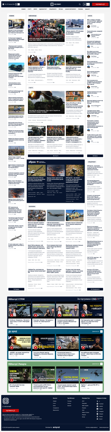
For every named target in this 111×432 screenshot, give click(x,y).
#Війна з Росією (49, 192)
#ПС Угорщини (68, 239)
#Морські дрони (77, 195)
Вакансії (87, 9)
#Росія (52, 239)
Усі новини (16, 289)
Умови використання (104, 427)
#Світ (29, 49)
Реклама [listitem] (69, 401)
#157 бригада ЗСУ (79, 150)
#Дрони (70, 42)
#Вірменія (48, 284)
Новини (23, 9)
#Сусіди (36, 49)
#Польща (40, 49)
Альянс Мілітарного (70, 9)
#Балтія (55, 237)
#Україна (43, 194)
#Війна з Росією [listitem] (85, 412)
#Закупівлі (77, 42)
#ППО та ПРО (39, 194)
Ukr (85, 4)
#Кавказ (52, 284)
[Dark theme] (18, 4)
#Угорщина (80, 239)
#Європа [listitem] (84, 414)
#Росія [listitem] (83, 417)
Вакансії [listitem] (69, 405)
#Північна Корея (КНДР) (51, 261)
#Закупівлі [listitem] (84, 403)
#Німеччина (56, 150)
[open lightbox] (19, 310)
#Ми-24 (80, 237)
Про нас (61, 9)
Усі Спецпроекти (95, 289)
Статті (29, 9)
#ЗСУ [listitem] (83, 401)
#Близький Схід (49, 79)
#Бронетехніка (74, 80)
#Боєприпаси (50, 120)
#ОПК (57, 192)
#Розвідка (57, 261)
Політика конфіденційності (92, 427)
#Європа (32, 49)
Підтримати (99, 4)
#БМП (79, 80)
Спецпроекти (52, 9)
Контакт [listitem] (69, 403)
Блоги (35, 9)
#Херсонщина (40, 150)
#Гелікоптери (72, 237)
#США (70, 80)
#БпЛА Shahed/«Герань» (78, 284)
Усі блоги (95, 155)
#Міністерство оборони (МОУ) (71, 263)
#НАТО (60, 150)
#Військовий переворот (39, 80)
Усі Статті (55, 155)
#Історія (35, 284)
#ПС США (48, 239)
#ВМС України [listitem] (85, 405)
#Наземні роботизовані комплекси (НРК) (72, 197)
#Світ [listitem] (83, 410)
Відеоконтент (43, 9)
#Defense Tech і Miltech (32, 192)
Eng (88, 4)
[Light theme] (17, 4)
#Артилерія (34, 120)
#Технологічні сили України (70, 199)
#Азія (73, 42)
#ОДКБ (56, 284)
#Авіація (51, 237)
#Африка (32, 80)
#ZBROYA (38, 192)
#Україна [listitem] (84, 408)
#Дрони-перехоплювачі (32, 194)
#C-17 (48, 237)
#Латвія (63, 237)
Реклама (80, 9)
